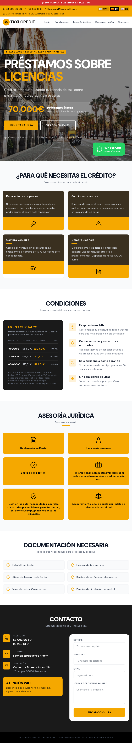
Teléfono (79, 654)
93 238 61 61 (21, 644)
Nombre (78, 640)
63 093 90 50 (22, 640)
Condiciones (61, 22)
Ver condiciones (58, 125)
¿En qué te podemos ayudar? (90, 683)
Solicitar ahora (21, 125)
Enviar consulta (99, 712)
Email (77, 668)
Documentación (104, 22)
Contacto (123, 22)
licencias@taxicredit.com (30, 655)
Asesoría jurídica (82, 22)
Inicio (47, 22)
